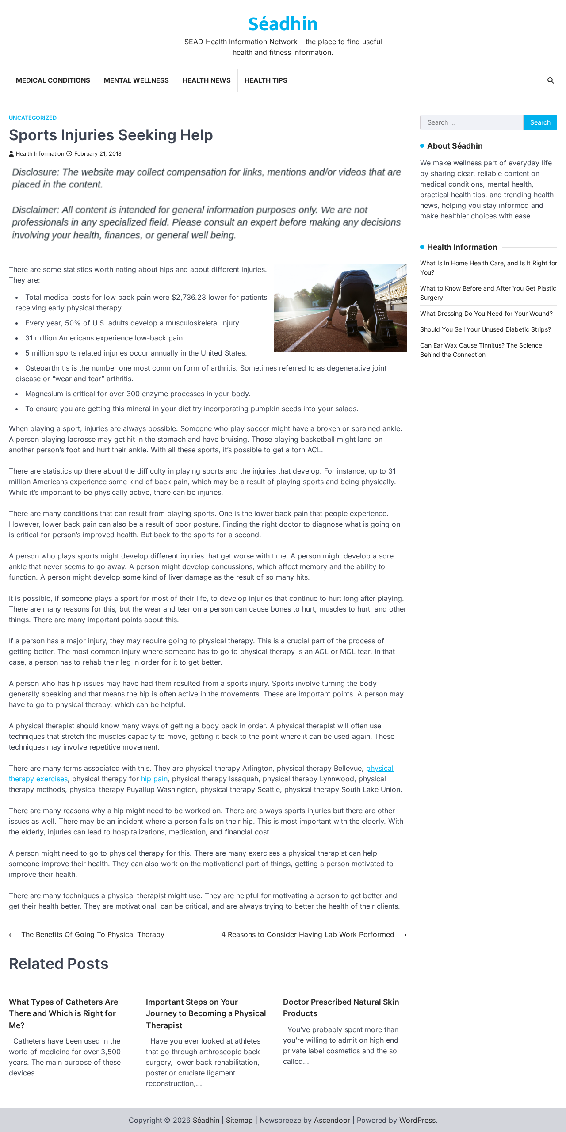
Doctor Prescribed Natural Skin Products (341, 1007)
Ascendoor (332, 1120)
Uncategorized (33, 118)
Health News (207, 80)
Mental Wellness (136, 80)
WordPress (417, 1120)
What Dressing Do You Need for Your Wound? (486, 313)
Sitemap (239, 1120)
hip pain (154, 778)
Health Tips (266, 80)
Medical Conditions (53, 80)
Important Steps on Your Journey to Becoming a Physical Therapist (206, 1013)
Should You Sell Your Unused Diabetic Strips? (485, 329)
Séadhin (283, 24)
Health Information (40, 153)
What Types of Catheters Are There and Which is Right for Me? (63, 1013)
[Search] (550, 80)
